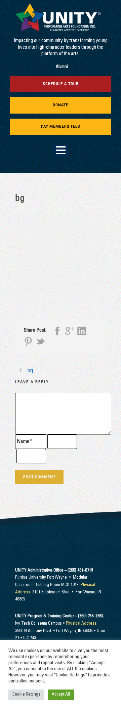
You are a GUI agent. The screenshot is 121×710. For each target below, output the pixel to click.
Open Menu (60, 150)
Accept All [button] (61, 695)
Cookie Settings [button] (26, 695)
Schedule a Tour (61, 84)
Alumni (62, 67)
